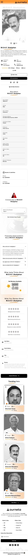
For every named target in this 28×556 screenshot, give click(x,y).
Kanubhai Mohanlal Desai (12, 495)
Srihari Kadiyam (10, 437)
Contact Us (18, 525)
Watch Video (14, 74)
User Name (6, 341)
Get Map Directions (14, 86)
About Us (18, 527)
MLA (5, 527)
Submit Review (15, 78)
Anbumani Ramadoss (11, 466)
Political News (19, 522)
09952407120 (20, 65)
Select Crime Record (7, 210)
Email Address (7, 348)
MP (4, 525)
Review (6, 362)
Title (5, 355)
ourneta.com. (11, 552)
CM (4, 522)
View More (14, 502)
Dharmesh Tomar (10, 408)
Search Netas (19, 530)
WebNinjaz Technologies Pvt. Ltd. (14, 554)
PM (4, 530)
